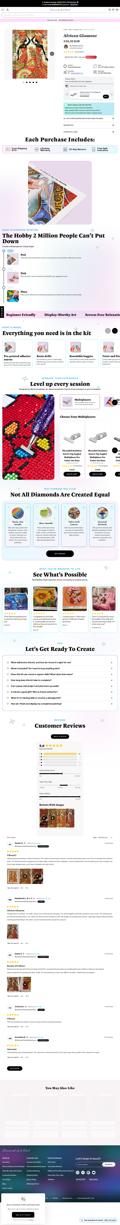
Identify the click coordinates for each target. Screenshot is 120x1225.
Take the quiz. (110, 1220)
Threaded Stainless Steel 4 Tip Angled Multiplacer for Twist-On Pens (97, 455)
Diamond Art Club (87, 1198)
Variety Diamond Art (75, 29)
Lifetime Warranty (33, 1171)
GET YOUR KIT (60, 554)
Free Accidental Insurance (36, 1166)
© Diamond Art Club (72, 463)
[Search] (110, 10)
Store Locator (7, 1188)
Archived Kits (67, 1198)
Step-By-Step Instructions (12, 1171)
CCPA (46, 1198)
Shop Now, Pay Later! (56, 1175)
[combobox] (60, 15)
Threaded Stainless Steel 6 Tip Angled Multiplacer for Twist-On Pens (72, 455)
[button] (52, 54)
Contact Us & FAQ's (34, 1162)
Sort (95, 837)
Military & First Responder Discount (61, 1171)
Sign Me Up (108, 1164)
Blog (4, 1184)
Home (65, 29)
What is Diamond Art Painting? (13, 1166)
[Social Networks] (77, 1172)
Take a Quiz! (93, 1179)
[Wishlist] (113, 10)
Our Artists (6, 1179)
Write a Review (61, 737)
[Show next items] (115, 331)
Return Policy (31, 1179)
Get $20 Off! (80, 1179)
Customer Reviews (9, 1175)
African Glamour (89, 29)
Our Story (6, 1162)
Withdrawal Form (33, 1184)
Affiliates (51, 1179)
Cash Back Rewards (55, 1166)
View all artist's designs (76, 48)
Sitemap (55, 1198)
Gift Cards (51, 1162)
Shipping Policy (32, 1175)
